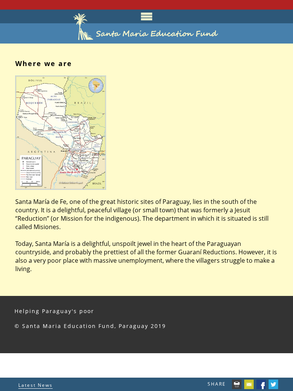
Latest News (35, 385)
